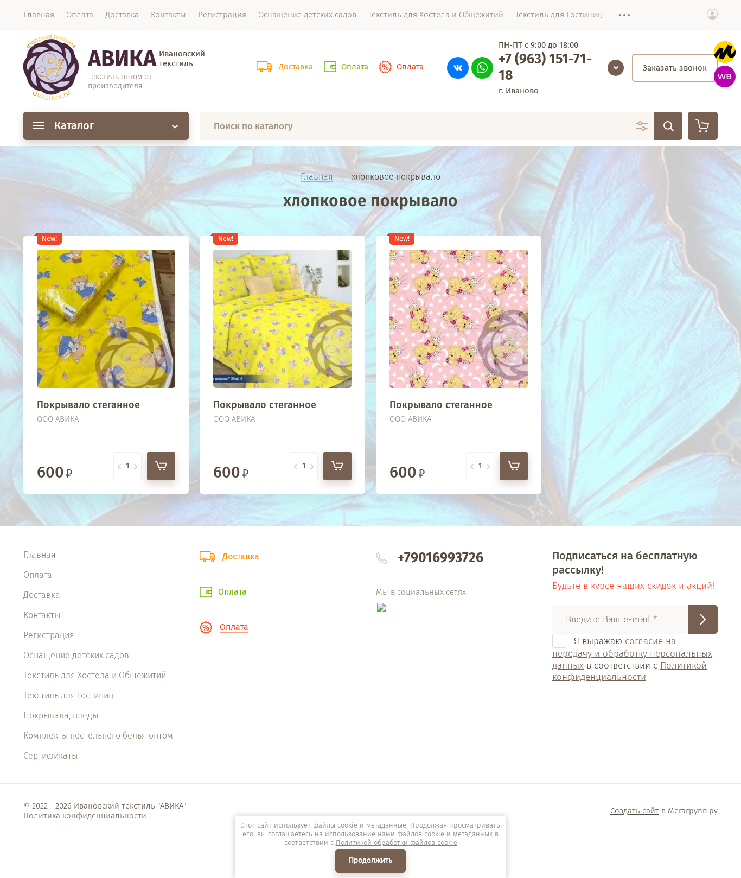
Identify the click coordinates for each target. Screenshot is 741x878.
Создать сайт (634, 811)
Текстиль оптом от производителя (120, 81)
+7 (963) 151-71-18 (545, 67)
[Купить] (161, 466)
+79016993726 (440, 558)
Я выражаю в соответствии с (632, 659)
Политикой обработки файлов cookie (396, 842)
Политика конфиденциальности (84, 815)
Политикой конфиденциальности (629, 671)
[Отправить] (703, 619)
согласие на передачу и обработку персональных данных (632, 653)
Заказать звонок (675, 68)
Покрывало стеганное (88, 405)
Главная (317, 177)
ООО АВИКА (58, 419)
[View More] (619, 15)
